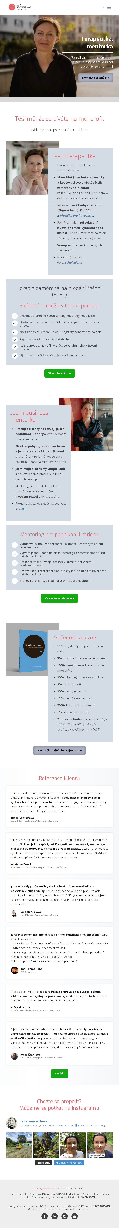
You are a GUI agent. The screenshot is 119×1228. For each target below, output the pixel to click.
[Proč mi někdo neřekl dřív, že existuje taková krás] (46, 1145)
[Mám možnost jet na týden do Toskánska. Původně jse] (73, 1145)
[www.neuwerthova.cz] (20, 7)
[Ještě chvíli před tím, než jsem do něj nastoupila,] (19, 1145)
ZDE (22, 509)
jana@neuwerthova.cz (47, 1188)
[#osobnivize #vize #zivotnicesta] (100, 1145)
